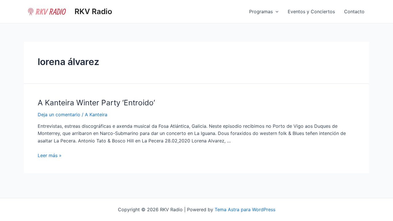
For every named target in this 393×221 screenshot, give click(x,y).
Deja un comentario (59, 114)
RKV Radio (93, 11)
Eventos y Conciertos (311, 11)
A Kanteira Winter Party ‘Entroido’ (96, 102)
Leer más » (50, 155)
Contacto (354, 11)
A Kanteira (96, 114)
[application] (275, 11)
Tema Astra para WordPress (245, 209)
